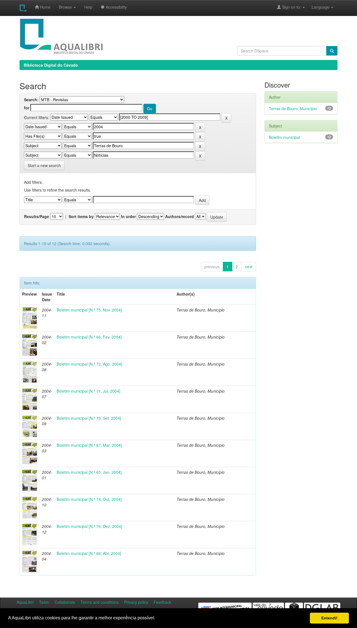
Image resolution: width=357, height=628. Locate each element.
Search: (31, 99)
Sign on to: (291, 7)
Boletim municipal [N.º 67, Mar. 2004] (89, 445)
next (248, 266)
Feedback (162, 602)
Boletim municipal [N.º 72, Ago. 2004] (89, 364)
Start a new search (44, 165)
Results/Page (36, 216)
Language (318, 7)
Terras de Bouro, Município (293, 108)
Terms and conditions (100, 602)
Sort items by (81, 216)
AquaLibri (25, 602)
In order (128, 216)
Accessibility (116, 7)
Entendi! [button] (329, 618)
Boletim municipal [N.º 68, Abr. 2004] (89, 553)
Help (88, 7)
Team (44, 602)
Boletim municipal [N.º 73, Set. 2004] (89, 418)
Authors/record (179, 216)
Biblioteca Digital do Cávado (51, 65)
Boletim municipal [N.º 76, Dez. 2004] (89, 526)
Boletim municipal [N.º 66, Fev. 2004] (89, 337)
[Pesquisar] (331, 50)
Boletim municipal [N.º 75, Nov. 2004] (89, 310)
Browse (66, 7)
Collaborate (65, 602)
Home (44, 7)
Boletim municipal (284, 137)
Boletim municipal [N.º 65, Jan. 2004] (89, 472)
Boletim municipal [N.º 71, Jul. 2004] (88, 391)
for (26, 107)
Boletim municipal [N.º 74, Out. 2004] (89, 499)
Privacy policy (136, 602)
